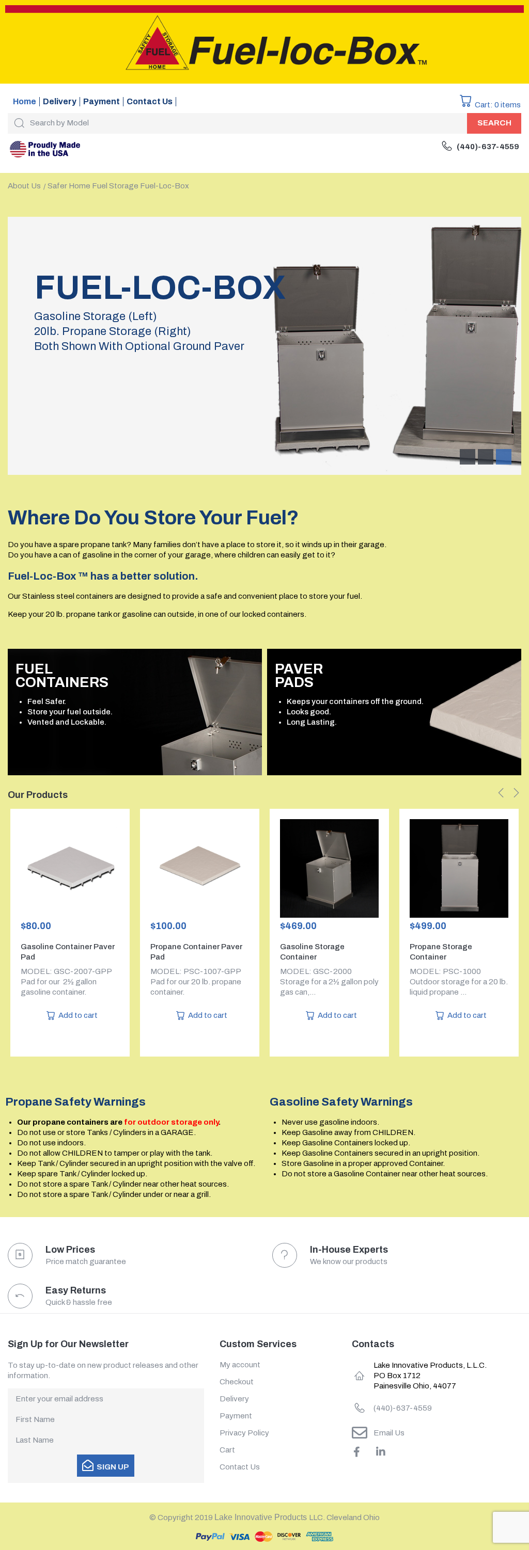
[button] (501, 793)
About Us (24, 186)
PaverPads (299, 675)
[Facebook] (357, 1452)
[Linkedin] (381, 1452)
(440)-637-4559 (488, 146)
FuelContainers (61, 675)
